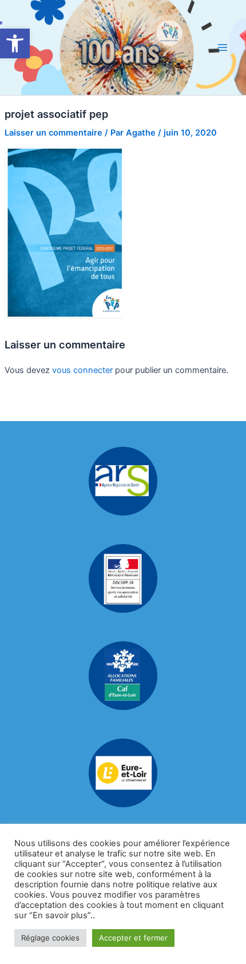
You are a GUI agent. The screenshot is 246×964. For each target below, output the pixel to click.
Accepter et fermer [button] (133, 937)
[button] (15, 43)
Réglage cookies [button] (50, 937)
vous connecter (82, 370)
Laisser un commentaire (53, 133)
